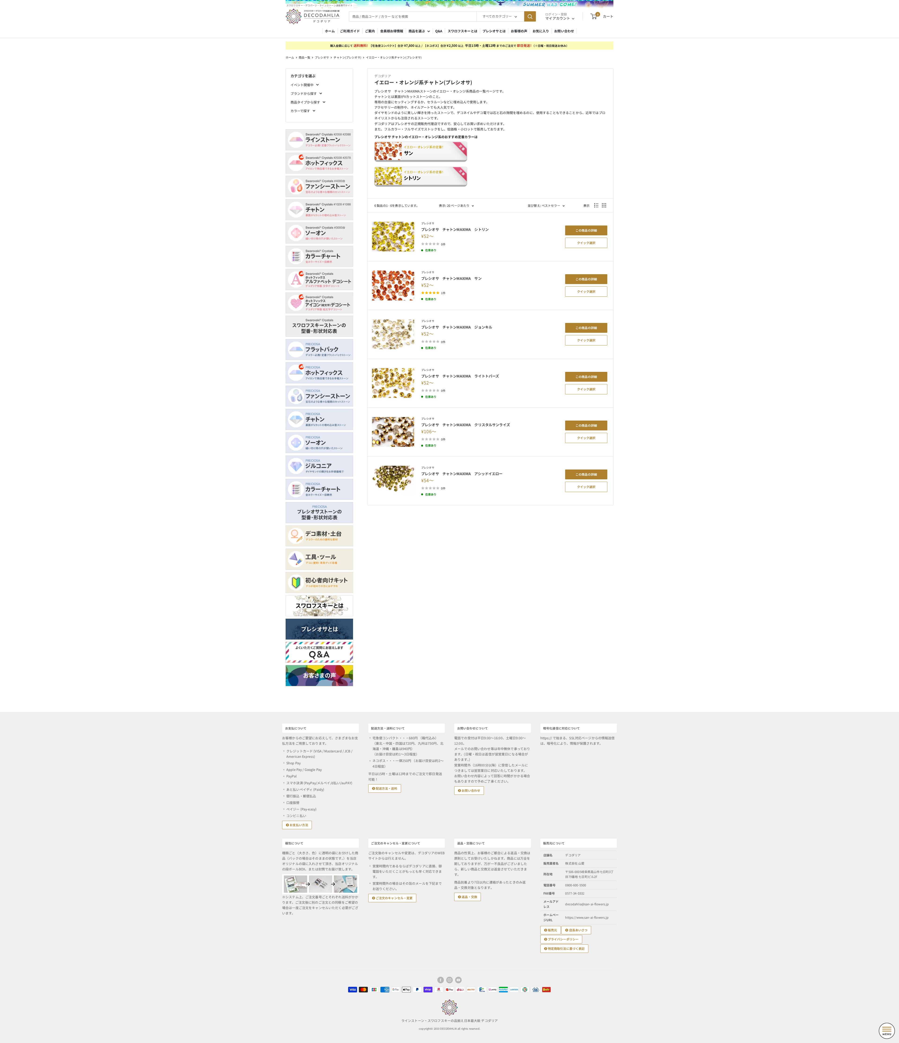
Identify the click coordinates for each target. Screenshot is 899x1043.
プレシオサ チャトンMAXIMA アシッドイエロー (462, 473)
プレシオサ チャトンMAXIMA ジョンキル (456, 326)
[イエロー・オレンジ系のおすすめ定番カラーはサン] (490, 154)
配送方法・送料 (386, 788)
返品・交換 (469, 897)
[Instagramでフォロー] (449, 980)
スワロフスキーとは (462, 31)
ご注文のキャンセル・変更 (394, 898)
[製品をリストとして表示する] (596, 205)
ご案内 (370, 31)
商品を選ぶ (417, 31)
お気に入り (541, 31)
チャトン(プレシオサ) (347, 57)
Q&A (438, 31)
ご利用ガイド (350, 31)
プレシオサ (322, 57)
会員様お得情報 (391, 31)
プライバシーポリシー (563, 939)
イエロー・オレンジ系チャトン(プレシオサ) (394, 57)
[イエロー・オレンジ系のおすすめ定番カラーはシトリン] (490, 179)
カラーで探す (301, 110)
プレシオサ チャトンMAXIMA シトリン (455, 229)
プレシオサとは (494, 31)
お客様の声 (519, 31)
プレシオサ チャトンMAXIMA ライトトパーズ (460, 375)
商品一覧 (304, 57)
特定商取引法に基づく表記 (566, 948)
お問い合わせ (564, 31)
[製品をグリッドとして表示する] (604, 205)
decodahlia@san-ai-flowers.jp (587, 904)
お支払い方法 (298, 825)
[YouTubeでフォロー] (458, 980)
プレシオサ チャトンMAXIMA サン (451, 278)
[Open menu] (886, 1030)
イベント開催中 (302, 84)
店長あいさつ (577, 930)
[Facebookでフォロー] (440, 980)
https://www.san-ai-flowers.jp (586, 917)
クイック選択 (586, 242)
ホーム (330, 31)
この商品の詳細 (586, 230)
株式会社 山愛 (574, 863)
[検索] (530, 16)
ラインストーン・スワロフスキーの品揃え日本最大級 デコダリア (449, 1020)
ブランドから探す (304, 93)
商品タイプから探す (306, 102)
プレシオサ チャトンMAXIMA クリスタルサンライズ (465, 424)
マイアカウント (558, 18)
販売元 (552, 930)
